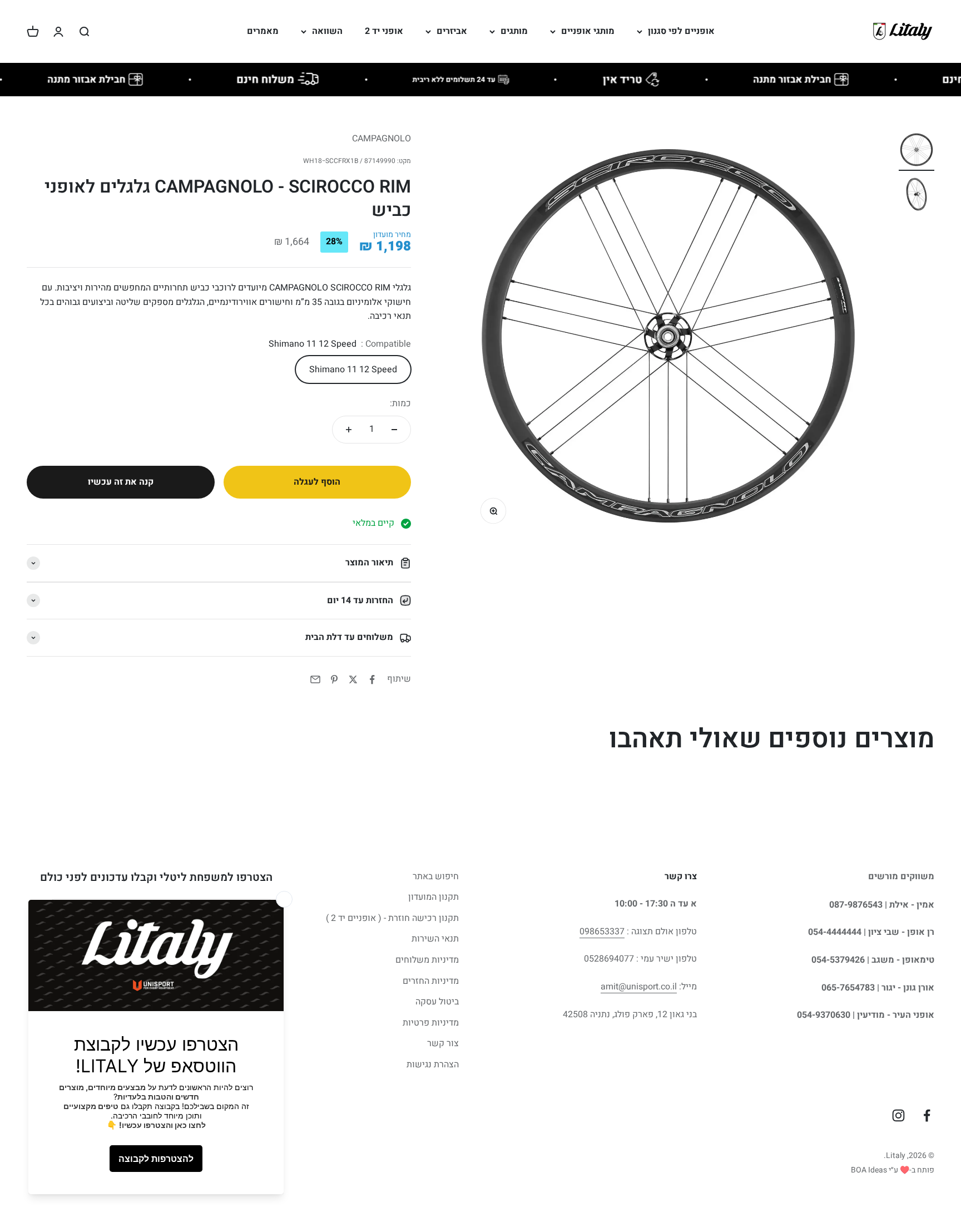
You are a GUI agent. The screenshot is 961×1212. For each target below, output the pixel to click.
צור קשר (443, 1043)
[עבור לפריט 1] (916, 151)
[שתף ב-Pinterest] (334, 679)
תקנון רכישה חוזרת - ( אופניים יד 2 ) (392, 918)
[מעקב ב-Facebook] (926, 1115)
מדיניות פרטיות (431, 1022)
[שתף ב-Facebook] (372, 679)
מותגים (514, 31)
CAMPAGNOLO (381, 138)
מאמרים (263, 31)
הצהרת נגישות (433, 1064)
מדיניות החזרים (431, 981)
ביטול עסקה (437, 1001)
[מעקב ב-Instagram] (898, 1115)
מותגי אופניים (588, 31)
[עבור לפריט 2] (916, 195)
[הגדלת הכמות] (349, 429)
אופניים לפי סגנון (681, 31)
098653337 (602, 931)
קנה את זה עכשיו (120, 482)
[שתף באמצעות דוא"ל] (315, 679)
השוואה (327, 31)
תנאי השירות (435, 938)
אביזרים (452, 31)
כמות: (400, 403)
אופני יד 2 (384, 31)
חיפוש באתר (436, 876)
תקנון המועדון (433, 897)
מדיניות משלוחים (427, 960)
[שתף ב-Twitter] (353, 679)
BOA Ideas (869, 1170)
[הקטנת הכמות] (394, 429)
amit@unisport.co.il (639, 986)
